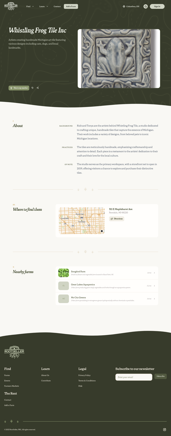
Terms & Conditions (87, 380)
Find (28, 6)
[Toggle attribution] (101, 231)
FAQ (80, 386)
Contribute (46, 380)
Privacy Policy (84, 375)
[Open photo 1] (118, 58)
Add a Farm (71, 6)
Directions (118, 219)
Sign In (157, 6)
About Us (45, 375)
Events (7, 380)
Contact (57, 6)
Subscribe (161, 376)
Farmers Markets (11, 386)
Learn (42, 6)
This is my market (20, 88)
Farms (7, 375)
